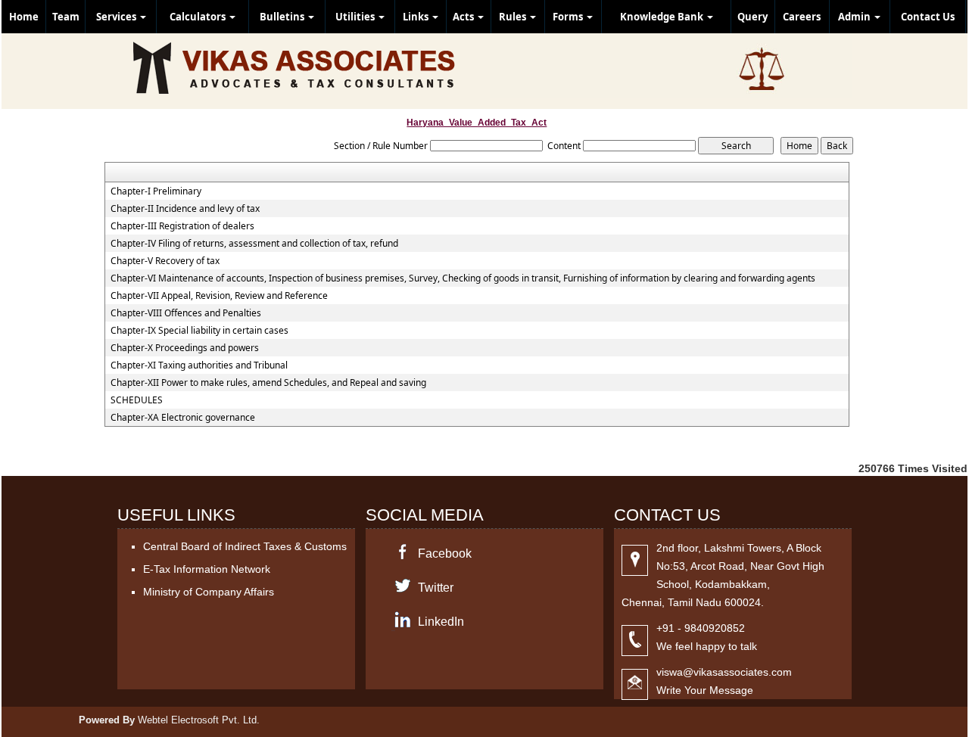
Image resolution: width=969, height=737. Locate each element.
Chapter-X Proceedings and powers (185, 348)
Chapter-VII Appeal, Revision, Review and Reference (219, 296)
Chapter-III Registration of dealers (182, 226)
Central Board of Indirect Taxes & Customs (245, 546)
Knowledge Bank (663, 16)
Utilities (356, 16)
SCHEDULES (137, 400)
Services (117, 16)
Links (417, 16)
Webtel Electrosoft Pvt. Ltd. (199, 720)
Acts (464, 16)
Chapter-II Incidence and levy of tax (185, 209)
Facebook (445, 553)
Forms (569, 16)
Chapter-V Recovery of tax (165, 261)
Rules (513, 16)
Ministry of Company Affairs (208, 592)
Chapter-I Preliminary (156, 191)
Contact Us (928, 16)
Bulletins (283, 16)
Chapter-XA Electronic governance (183, 418)
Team (65, 16)
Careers (802, 16)
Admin (855, 16)
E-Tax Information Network (206, 569)
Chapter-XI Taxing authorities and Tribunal (199, 365)
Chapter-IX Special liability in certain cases (199, 331)
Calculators (199, 16)
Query (752, 16)
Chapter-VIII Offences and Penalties (186, 313)
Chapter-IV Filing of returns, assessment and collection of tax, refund (254, 244)
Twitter (435, 587)
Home (24, 16)
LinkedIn (441, 621)
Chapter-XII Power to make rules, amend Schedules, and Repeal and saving (268, 383)
